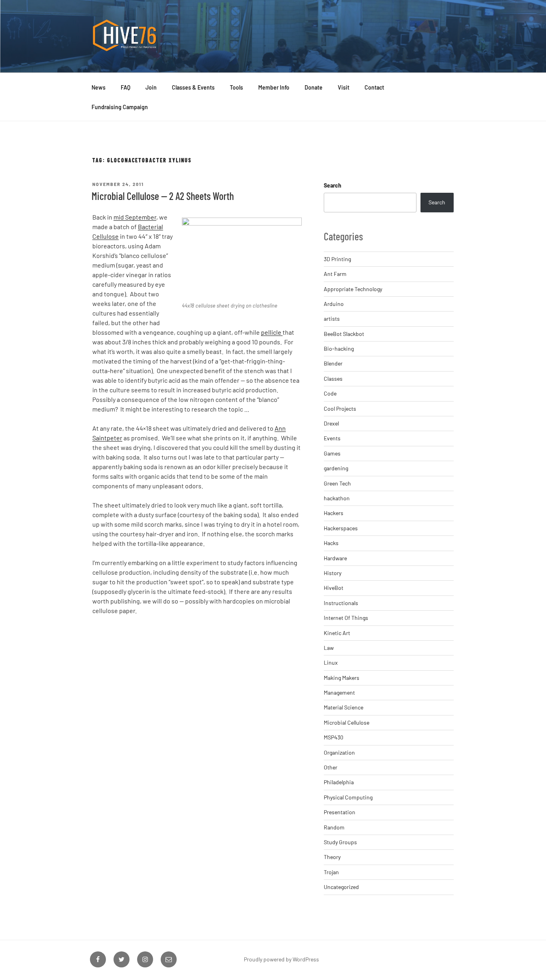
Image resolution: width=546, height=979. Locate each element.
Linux (331, 662)
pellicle (272, 332)
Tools (236, 87)
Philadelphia (339, 782)
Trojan (331, 872)
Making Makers (341, 677)
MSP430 (333, 737)
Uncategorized (341, 886)
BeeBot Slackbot (344, 333)
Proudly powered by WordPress (281, 959)
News (99, 87)
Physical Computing (348, 797)
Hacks (331, 542)
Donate (314, 87)
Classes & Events (193, 87)
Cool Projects (340, 408)
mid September (135, 217)
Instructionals (341, 602)
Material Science (343, 707)
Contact (374, 87)
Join (151, 87)
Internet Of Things (346, 617)
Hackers (333, 512)
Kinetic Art (337, 632)
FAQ (125, 87)
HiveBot (333, 587)
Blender (333, 363)
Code (330, 393)
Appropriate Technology (353, 289)
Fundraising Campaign (120, 107)
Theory (332, 856)
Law (329, 647)
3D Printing (337, 259)
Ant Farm (335, 273)
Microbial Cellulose (346, 722)
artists (332, 318)
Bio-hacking (339, 348)
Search (332, 185)
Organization (339, 752)
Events (332, 438)
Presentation (339, 812)
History (332, 572)
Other (330, 767)
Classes (333, 378)
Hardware (335, 558)
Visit (343, 87)
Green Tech (337, 483)
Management (339, 692)
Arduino (334, 303)
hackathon (337, 498)
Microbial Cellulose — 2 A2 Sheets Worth (163, 196)
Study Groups (340, 842)
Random (334, 827)
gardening (336, 468)
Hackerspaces (341, 528)
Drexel (331, 423)
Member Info (273, 87)
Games (332, 453)
